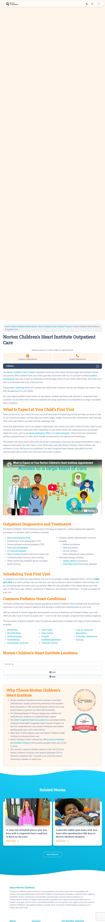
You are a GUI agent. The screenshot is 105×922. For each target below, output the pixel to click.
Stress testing (13, 554)
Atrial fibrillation (14, 633)
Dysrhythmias (13, 640)
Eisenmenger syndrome (17, 643)
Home (7, 326)
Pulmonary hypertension (86, 636)
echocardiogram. (63, 433)
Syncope (80, 640)
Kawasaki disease (49, 643)
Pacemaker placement (73, 564)
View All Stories (52, 854)
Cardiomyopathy (14, 636)
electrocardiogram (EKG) (39, 433)
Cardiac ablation (70, 561)
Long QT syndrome (84, 630)
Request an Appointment (27, 359)
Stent (65, 547)
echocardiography (18, 551)
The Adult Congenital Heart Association (27, 720)
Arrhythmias (12, 630)
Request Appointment (77, 359)
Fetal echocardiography (17, 547)
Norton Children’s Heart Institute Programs (55, 326)
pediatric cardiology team (18, 387)
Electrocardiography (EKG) (18, 538)
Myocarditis (81, 633)
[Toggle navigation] (98, 4)
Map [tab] (53, 676)
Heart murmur (47, 633)
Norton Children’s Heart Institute (24, 326)
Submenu (10, 366)
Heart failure (46, 630)
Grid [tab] (53, 672)
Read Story (11, 841)
